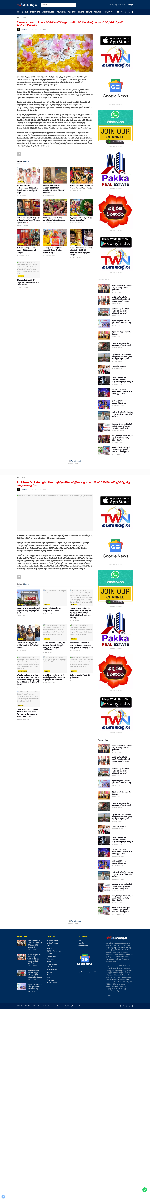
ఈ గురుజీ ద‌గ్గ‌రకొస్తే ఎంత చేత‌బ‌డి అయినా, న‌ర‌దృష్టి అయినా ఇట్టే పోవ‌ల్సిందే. (27, 250)
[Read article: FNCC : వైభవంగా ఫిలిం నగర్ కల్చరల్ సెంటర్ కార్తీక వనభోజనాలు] (55, 207)
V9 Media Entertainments (51, 1006)
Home (26, 12)
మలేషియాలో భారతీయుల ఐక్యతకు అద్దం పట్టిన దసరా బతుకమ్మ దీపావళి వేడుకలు (122, 438)
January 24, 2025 (49, 195)
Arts (48, 946)
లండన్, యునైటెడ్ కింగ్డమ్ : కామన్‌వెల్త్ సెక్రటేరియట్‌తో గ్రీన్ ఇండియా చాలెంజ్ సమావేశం (121, 299)
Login (131, 4)
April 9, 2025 (48, 652)
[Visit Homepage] (27, 4)
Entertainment (51, 956)
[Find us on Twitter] (122, 12)
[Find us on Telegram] (132, 12)
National (49, 972)
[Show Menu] (18, 12)
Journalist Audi (52, 964)
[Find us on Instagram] (125, 12)
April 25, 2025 (75, 620)
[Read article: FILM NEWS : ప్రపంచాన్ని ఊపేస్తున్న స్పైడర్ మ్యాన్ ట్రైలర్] (104, 346)
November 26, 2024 (49, 223)
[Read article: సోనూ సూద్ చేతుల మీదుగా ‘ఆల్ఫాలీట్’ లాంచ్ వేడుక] (55, 598)
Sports (49, 977)
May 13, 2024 (35, 29)
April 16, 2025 (22, 195)
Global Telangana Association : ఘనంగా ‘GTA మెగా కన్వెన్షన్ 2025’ (122, 391)
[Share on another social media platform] (19, 154)
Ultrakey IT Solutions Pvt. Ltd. (75, 1006)
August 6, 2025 (48, 613)
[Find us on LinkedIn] (128, 12)
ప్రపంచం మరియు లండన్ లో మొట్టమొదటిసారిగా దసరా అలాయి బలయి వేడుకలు (28, 282)
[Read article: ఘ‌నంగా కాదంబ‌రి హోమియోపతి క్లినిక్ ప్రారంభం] (81, 664)
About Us (97, 12)
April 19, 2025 (22, 650)
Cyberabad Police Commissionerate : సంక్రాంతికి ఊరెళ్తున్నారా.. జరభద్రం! (122, 379)
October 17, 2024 (76, 257)
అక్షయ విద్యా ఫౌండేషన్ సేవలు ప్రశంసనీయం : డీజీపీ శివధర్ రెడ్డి (35, 987)
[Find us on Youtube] (118, 12)
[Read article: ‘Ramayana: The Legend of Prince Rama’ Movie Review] (81, 175)
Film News (72, 12)
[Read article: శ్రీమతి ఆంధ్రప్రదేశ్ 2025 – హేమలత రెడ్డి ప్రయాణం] (104, 404)
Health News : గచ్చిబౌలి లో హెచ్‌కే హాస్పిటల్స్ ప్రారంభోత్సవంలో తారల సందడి (27, 645)
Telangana (61, 12)
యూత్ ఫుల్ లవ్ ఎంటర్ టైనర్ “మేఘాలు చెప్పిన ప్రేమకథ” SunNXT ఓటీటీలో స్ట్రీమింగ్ (121, 449)
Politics (49, 975)
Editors (49, 953)
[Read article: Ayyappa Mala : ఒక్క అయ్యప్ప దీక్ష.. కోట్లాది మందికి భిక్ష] (81, 207)
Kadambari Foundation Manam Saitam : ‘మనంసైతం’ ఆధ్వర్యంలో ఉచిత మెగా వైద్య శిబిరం (81, 645)
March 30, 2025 (75, 650)
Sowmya (25, 29)
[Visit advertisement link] (115, 51)
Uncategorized (52, 983)
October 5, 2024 (75, 680)
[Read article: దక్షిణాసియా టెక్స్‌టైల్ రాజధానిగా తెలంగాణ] (104, 335)
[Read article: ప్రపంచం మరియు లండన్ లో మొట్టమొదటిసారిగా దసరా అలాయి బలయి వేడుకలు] (28, 269)
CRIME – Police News (54, 951)
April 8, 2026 (21, 615)
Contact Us (108, 12)
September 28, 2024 (23, 719)
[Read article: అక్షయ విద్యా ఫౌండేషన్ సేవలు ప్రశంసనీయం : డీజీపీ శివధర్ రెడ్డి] (104, 323)
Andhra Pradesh (48, 12)
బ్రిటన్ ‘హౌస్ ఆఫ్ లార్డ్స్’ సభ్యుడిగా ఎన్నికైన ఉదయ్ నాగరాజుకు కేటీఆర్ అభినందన (122, 414)
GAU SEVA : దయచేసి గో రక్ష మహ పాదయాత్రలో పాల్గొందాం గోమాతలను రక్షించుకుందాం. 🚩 (28, 220)
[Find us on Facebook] (114, 12)
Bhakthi (81, 12)
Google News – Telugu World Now (87, 972)
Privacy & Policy (82, 946)
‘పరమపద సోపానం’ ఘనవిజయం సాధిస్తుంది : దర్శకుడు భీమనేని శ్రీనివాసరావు (122, 287)
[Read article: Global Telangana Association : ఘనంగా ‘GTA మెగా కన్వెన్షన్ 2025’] (104, 392)
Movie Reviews (52, 969)
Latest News (35, 12)
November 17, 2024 (76, 223)
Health (89, 12)
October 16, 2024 (23, 287)
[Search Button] (74, 5)
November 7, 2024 (49, 255)
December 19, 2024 (23, 225)
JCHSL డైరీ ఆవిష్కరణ (119, 366)
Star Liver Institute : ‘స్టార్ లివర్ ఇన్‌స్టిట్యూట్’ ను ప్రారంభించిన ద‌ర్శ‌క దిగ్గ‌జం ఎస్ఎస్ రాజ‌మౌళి (54, 677)
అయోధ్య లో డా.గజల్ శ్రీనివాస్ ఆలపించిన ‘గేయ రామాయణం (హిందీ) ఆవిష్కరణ (52, 250)
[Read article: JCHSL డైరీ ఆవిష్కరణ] (104, 369)
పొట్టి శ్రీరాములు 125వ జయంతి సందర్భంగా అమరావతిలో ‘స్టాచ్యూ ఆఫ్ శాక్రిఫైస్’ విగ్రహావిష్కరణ (122, 356)
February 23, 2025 (23, 687)
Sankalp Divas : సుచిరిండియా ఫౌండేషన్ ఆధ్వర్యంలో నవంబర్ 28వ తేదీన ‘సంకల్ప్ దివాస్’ (122, 426)
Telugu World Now (26, 1006)
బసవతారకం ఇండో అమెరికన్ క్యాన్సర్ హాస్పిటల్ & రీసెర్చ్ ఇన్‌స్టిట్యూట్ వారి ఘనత (120, 311)
